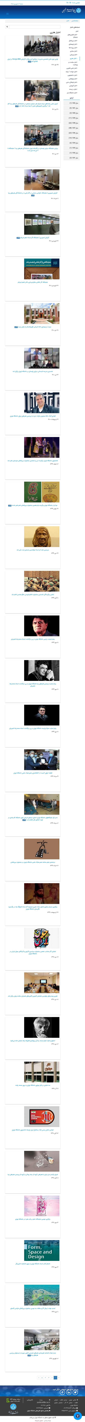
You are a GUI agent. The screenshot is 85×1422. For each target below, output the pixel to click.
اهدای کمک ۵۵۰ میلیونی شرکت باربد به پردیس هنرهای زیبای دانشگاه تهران (33, 416)
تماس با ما (76, 2)
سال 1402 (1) (74, 103)
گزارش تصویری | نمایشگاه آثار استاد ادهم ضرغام (34, 237)
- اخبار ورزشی (74, 55)
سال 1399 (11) (73, 118)
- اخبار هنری (73, 58)
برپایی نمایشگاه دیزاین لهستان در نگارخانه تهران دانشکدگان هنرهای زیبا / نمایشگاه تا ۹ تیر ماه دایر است (33, 149)
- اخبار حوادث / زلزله (72, 72)
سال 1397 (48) (73, 128)
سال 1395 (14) (73, 138)
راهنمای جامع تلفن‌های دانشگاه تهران (38, 1411)
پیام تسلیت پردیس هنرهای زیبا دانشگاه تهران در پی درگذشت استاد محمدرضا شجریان (33, 685)
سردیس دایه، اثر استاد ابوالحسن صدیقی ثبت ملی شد (33, 550)
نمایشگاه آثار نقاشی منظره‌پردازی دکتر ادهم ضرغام (33, 282)
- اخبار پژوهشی (73, 79)
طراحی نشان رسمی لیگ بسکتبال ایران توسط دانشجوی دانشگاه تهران (33, 1130)
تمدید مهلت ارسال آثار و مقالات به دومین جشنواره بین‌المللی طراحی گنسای (32, 1308)
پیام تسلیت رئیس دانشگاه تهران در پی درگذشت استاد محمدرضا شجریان (33, 639)
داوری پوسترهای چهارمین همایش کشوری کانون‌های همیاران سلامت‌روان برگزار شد (33, 996)
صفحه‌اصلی (75, 21)
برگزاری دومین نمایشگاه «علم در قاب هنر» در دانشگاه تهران (32, 1219)
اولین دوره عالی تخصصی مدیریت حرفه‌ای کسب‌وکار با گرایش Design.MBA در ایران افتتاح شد (33, 60)
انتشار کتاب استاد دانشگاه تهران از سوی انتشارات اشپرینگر (33, 1264)
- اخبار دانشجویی (73, 75)
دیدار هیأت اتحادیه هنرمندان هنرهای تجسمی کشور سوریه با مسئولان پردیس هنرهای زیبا (33, 1354)
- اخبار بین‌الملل (73, 41)
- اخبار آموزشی (73, 86)
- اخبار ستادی (74, 51)
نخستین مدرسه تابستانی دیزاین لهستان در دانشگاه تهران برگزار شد (33, 371)
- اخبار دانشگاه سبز (72, 93)
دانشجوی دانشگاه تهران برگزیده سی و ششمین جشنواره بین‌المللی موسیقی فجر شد (33, 461)
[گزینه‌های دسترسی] (78, 1416)
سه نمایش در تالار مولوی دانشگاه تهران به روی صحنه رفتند (32, 1085)
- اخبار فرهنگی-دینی (72, 82)
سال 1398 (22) (73, 123)
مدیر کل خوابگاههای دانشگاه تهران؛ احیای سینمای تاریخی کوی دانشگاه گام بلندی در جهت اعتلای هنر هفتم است (32, 818)
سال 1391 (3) (74, 158)
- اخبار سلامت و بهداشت (73, 63)
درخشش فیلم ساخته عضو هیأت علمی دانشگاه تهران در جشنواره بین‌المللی (33, 862)
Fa (67, 2)
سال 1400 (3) (74, 113)
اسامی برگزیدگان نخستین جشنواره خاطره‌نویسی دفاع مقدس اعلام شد (33, 594)
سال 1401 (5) (74, 108)
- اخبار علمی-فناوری (72, 68)
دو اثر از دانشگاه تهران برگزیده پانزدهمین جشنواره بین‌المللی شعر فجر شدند (34, 505)
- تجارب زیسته (73, 89)
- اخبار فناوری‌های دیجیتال (73, 36)
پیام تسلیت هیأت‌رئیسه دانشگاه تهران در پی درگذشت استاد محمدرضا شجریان (32, 728)
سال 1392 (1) (74, 153)
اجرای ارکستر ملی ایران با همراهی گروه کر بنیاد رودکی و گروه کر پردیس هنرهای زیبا (33, 1174)
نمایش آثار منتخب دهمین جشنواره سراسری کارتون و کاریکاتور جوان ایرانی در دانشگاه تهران (33, 952)
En (70, 2)
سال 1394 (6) (74, 143)
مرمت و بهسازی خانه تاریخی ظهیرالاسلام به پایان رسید (34, 327)
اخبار (67, 21)
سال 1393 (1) (74, 148)
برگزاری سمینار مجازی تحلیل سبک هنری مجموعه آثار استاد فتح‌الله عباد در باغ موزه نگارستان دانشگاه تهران (32, 908)
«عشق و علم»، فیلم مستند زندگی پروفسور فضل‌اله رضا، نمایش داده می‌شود (32, 1041)
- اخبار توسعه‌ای (73, 44)
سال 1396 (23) (73, 133)
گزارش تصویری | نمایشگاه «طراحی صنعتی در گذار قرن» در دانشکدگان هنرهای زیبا (32, 193)
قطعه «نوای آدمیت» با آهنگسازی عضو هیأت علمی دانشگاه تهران (32, 773)
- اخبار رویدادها (73, 48)
